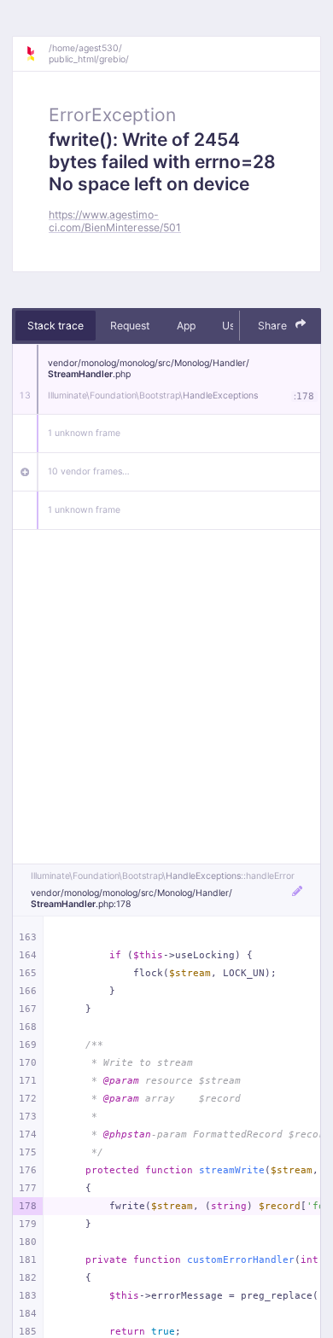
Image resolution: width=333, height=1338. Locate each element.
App (186, 325)
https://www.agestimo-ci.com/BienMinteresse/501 (115, 221)
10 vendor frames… (89, 471)
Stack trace (55, 325)
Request (129, 325)
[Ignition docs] (37, 53)
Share (273, 325)
